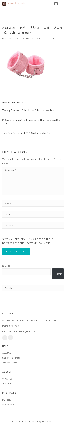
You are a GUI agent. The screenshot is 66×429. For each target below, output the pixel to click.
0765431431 (14, 326)
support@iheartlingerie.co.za (22, 331)
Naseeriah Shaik (32, 38)
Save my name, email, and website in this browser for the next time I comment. (28, 241)
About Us (6, 353)
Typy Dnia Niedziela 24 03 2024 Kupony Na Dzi (26, 133)
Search (6, 266)
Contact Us (7, 379)
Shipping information (12, 358)
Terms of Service (9, 362)
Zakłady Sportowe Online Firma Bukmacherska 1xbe (28, 110)
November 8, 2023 (10, 38)
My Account (7, 400)
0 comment (48, 38)
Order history (8, 405)
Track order (7, 383)
